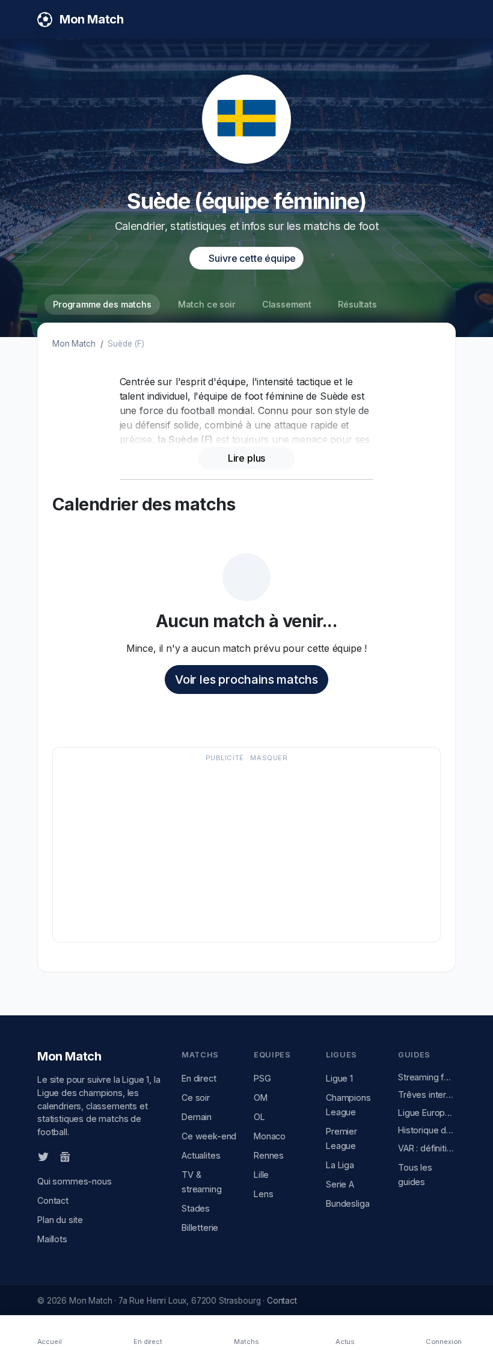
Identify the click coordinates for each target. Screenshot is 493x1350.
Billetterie (200, 1227)
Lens (263, 1194)
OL (259, 1117)
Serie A (340, 1184)
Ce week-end (209, 1136)
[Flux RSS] (85, 1155)
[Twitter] (43, 1156)
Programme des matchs (102, 304)
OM (261, 1097)
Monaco (270, 1136)
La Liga (340, 1165)
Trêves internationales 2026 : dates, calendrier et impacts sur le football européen (427, 1094)
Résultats (357, 304)
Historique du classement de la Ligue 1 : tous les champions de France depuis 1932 (427, 1130)
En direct (199, 1078)
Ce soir (196, 1097)
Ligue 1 (339, 1078)
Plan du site (60, 1220)
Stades (196, 1208)
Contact (53, 1200)
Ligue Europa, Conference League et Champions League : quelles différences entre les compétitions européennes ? (427, 1112)
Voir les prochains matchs (246, 679)
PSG (262, 1078)
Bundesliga (347, 1203)
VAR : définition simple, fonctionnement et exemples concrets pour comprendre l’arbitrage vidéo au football (427, 1148)
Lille (261, 1174)
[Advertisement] (246, 850)
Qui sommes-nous (74, 1181)
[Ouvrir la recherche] (445, 19)
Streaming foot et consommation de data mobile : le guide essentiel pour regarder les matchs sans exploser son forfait (427, 1077)
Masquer (268, 758)
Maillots (52, 1239)
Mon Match (74, 343)
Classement (286, 304)
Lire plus (247, 458)
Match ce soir (207, 304)
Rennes (269, 1155)
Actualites (201, 1155)
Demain (197, 1117)
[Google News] (65, 1156)
